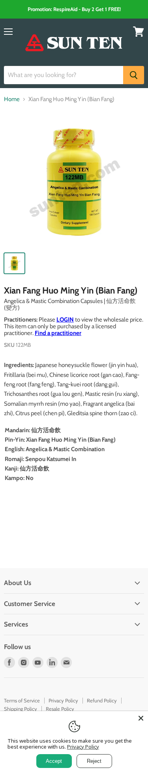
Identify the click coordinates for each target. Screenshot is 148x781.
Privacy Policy (63, 700)
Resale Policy (60, 709)
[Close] (141, 718)
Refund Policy (102, 700)
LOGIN (65, 319)
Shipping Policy (20, 709)
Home (12, 99)
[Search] (133, 75)
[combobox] (63, 75)
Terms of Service (22, 700)
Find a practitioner (58, 333)
